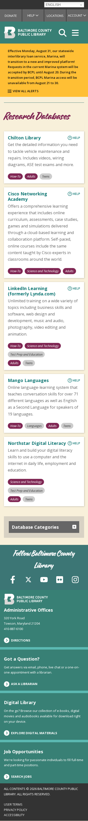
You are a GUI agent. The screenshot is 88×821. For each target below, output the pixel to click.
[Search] (62, 32)
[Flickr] (60, 579)
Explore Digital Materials (34, 733)
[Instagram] (75, 579)
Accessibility (14, 815)
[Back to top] (76, 808)
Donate (11, 15)
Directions (20, 640)
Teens (46, 176)
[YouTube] (44, 579)
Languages (34, 426)
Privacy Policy (15, 810)
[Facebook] (13, 579)
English (53, 5)
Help (35, 15)
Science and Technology (43, 271)
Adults (31, 176)
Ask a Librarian (24, 684)
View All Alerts (26, 91)
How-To (15, 176)
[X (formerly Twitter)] (28, 579)
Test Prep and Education (26, 354)
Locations (55, 15)
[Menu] (75, 32)
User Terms (13, 804)
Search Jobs (21, 776)
